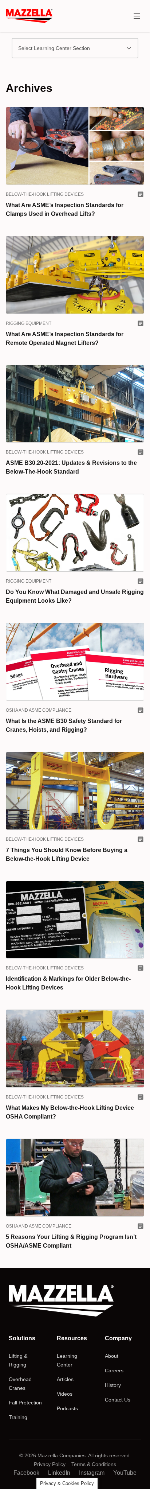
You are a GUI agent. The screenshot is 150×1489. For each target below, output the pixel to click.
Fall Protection (25, 1403)
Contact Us (117, 1400)
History (113, 1385)
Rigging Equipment (28, 323)
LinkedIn (59, 1473)
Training (18, 1417)
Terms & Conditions (93, 1464)
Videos (64, 1394)
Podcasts (67, 1408)
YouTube (125, 1473)
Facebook (26, 1473)
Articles (65, 1379)
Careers (114, 1370)
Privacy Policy (50, 1464)
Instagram (91, 1473)
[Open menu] (137, 16)
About (111, 1356)
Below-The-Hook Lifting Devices (45, 194)
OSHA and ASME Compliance (38, 710)
